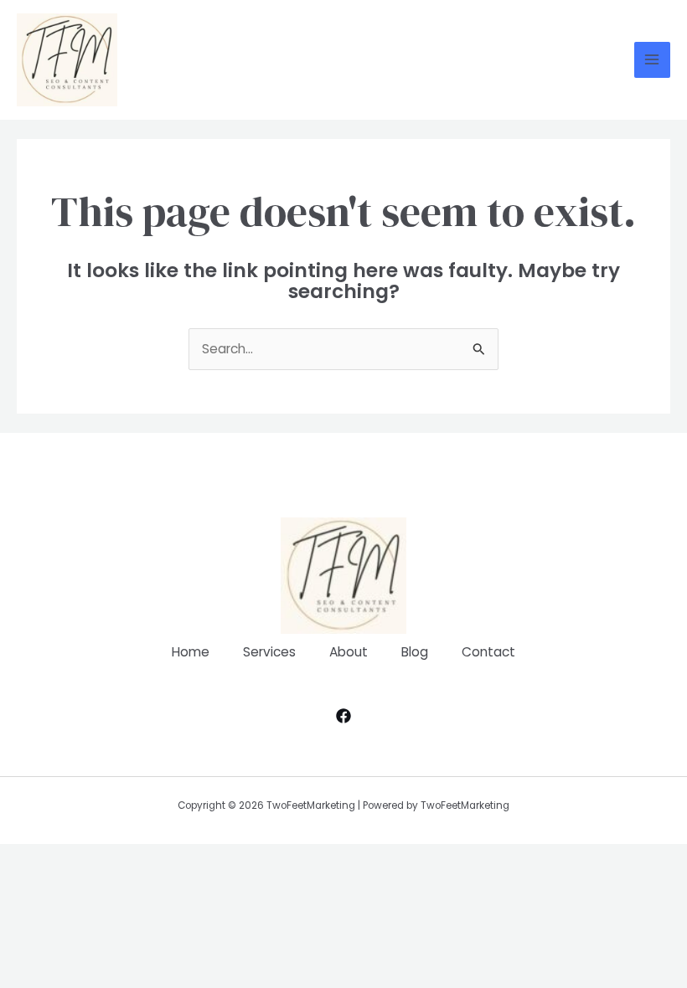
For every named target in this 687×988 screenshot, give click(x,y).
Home (190, 652)
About (348, 652)
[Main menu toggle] (652, 60)
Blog (414, 652)
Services (269, 652)
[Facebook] (343, 715)
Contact (488, 652)
